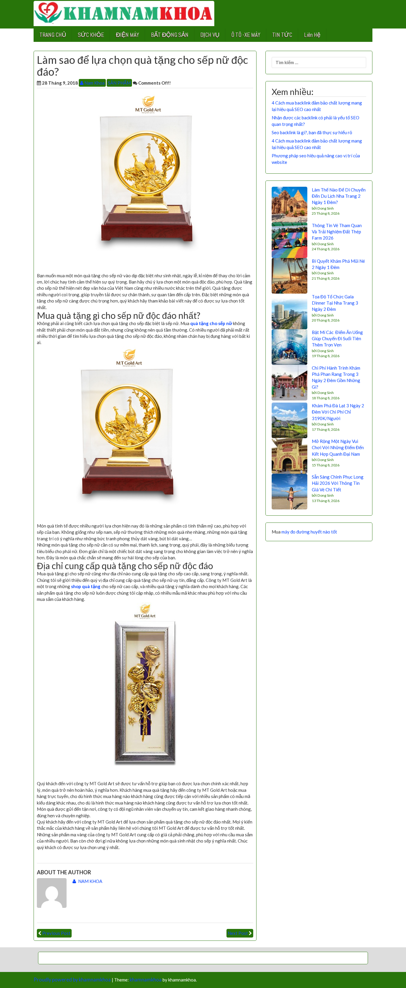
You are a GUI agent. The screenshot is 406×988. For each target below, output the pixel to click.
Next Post (238, 933)
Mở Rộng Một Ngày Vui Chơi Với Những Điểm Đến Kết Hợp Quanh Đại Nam (338, 447)
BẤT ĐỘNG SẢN (169, 35)
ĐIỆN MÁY (127, 35)
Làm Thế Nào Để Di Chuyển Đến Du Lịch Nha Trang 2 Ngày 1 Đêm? (339, 196)
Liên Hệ (312, 35)
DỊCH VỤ (209, 35)
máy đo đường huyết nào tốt (309, 531)
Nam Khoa (94, 83)
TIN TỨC (282, 35)
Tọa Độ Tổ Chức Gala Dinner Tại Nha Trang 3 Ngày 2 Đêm (335, 303)
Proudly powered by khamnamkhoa (72, 980)
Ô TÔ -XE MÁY (245, 35)
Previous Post (56, 933)
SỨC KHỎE (91, 35)
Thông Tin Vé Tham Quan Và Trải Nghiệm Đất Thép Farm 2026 (337, 232)
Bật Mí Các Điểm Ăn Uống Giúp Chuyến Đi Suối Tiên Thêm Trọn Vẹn (337, 339)
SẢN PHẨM (119, 83)
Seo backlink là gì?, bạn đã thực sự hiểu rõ (312, 132)
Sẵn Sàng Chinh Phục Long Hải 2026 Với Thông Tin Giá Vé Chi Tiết (337, 483)
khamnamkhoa (146, 980)
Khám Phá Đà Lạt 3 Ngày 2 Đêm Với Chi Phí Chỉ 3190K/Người (338, 412)
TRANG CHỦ (53, 35)
